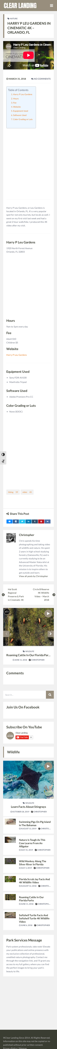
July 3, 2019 (26, 868)
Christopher (26, 535)
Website (17, 107)
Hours (16, 98)
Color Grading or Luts (23, 119)
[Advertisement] (28, 160)
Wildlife (29, 651)
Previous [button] (6, 634)
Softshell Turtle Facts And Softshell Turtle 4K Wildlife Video (34, 918)
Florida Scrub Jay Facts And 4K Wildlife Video (34, 881)
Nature (14, 18)
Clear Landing (12, 1037)
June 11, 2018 (20, 660)
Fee (14, 103)
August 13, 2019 (28, 828)
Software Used (19, 115)
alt (7, 611)
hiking (13, 492)
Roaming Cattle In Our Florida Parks (28, 655)
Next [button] (51, 634)
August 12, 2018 (28, 886)
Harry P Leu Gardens (22, 94)
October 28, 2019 (20, 811)
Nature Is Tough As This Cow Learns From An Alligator (32, 843)
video (27, 492)
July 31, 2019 (27, 850)
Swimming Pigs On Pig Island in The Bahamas (35, 823)
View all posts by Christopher (33, 576)
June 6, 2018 (26, 925)
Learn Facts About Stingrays (28, 806)
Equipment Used (20, 111)
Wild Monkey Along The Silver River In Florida (32, 863)
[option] (28, 636)
